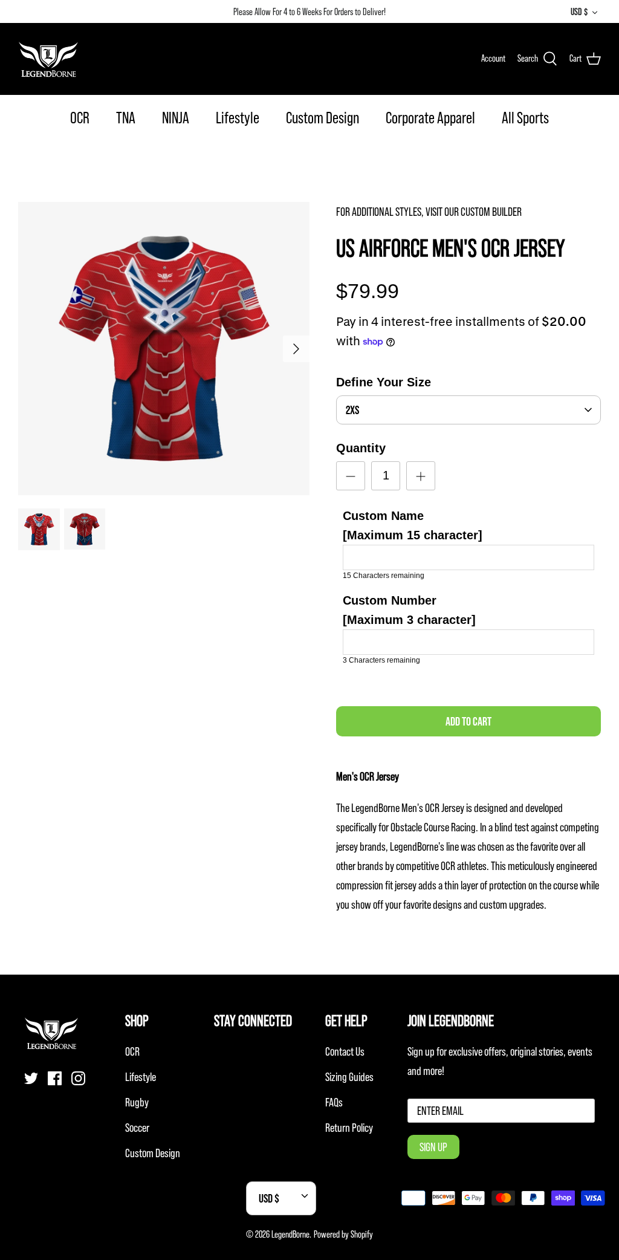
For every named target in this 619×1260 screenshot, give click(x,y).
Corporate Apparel (430, 117)
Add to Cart (468, 721)
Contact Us (345, 1051)
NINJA (175, 117)
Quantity (361, 448)
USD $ (579, 11)
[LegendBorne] (48, 58)
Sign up (433, 1147)
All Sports (525, 117)
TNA (125, 117)
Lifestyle (237, 117)
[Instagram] (78, 1078)
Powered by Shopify (343, 1234)
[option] (164, 348)
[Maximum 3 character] (409, 610)
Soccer (137, 1127)
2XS (352, 410)
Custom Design (322, 117)
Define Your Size (383, 382)
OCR (79, 117)
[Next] (296, 349)
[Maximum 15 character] (412, 525)
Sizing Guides (349, 1076)
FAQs (334, 1102)
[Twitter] (31, 1078)
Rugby (137, 1102)
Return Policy (349, 1127)
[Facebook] (55, 1078)
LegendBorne (290, 1234)
